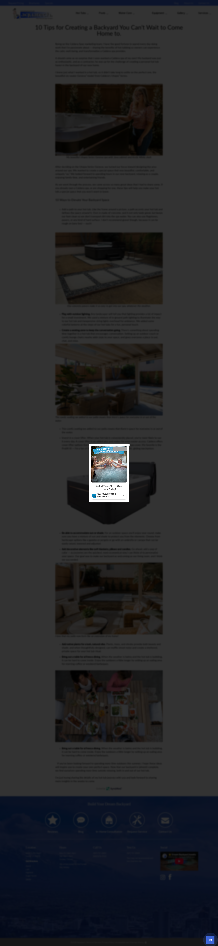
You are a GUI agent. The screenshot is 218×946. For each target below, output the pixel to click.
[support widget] (210, 940)
